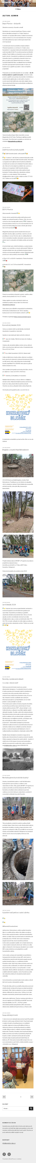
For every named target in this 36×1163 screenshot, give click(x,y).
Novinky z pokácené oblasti (12, 679)
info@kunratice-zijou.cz (10, 745)
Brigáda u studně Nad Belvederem (15, 450)
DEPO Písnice (7, 209)
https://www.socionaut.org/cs (22, 316)
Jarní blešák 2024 (9, 605)
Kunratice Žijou (13, 2)
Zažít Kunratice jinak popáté (13, 150)
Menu (19, 9)
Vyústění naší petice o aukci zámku (15, 913)
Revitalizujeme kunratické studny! (15, 778)
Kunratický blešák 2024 (11, 325)
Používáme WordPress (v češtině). (12, 1159)
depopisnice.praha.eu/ (9, 304)
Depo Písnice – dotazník (11, 24)
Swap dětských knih (10, 1015)
